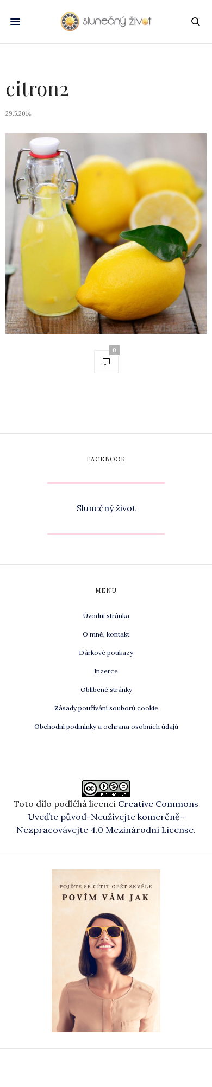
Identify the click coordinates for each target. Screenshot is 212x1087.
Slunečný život (106, 508)
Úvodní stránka (106, 616)
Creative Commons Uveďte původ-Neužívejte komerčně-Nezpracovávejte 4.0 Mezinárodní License (107, 816)
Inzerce (106, 671)
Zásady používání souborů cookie (106, 708)
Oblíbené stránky (106, 689)
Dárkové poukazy (106, 653)
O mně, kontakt (106, 634)
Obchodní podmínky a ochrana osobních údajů (106, 726)
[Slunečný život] (106, 21)
